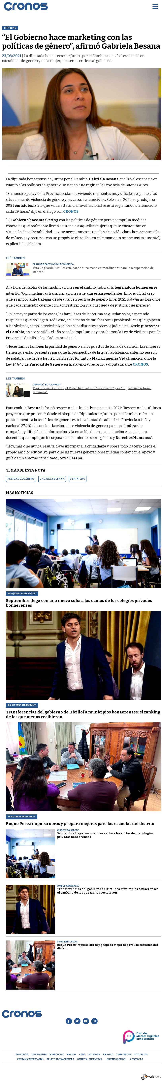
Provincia (22, 1054)
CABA (82, 1054)
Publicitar (95, 1059)
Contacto (136, 1059)
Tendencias (123, 1054)
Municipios (56, 1054)
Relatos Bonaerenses (60, 1059)
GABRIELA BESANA (52, 478)
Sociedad (94, 1054)
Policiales (140, 1054)
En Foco (108, 1054)
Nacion (71, 1054)
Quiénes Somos (116, 1059)
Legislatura (39, 1054)
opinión (82, 1059)
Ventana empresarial (30, 1059)
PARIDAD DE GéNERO (20, 478)
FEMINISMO (77, 478)
